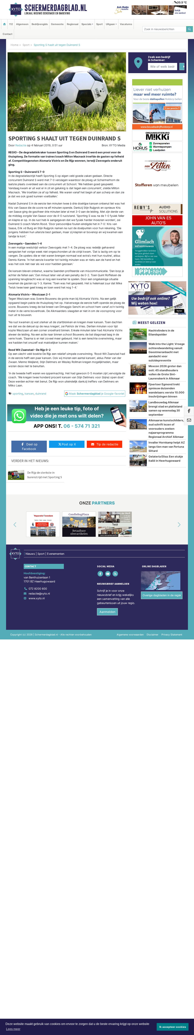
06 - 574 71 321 (81, 426)
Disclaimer (152, 634)
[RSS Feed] (115, 573)
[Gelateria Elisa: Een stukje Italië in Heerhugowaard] (138, 460)
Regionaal (72, 24)
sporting (18, 393)
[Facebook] (100, 573)
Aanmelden (107, 612)
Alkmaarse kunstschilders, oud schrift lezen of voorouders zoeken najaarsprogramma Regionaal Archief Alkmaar (166, 428)
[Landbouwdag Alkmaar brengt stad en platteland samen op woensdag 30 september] (138, 406)
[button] (10, 525)
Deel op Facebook (30, 446)
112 (11, 24)
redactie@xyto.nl (39, 593)
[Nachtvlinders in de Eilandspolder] (138, 334)
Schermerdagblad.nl (55, 7)
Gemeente (57, 24)
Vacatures (126, 24)
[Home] (4, 24)
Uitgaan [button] (110, 24)
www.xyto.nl (37, 598)
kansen (29, 393)
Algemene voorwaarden (130, 634)
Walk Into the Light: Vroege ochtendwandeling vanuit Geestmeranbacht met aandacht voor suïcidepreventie (167, 352)
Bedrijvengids (40, 24)
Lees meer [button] (13, 1029)
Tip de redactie (107, 444)
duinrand (40, 393)
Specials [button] (86, 24)
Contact (7, 34)
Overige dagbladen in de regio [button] (162, 595)
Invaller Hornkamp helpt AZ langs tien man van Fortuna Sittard (167, 446)
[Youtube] (108, 573)
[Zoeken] (189, 29)
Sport (99, 24)
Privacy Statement (171, 634)
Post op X (69, 444)
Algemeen (22, 24)
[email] (189, 420)
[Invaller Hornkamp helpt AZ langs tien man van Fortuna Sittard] (138, 446)
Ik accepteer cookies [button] (172, 1026)
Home (14, 44)
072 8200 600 (38, 588)
